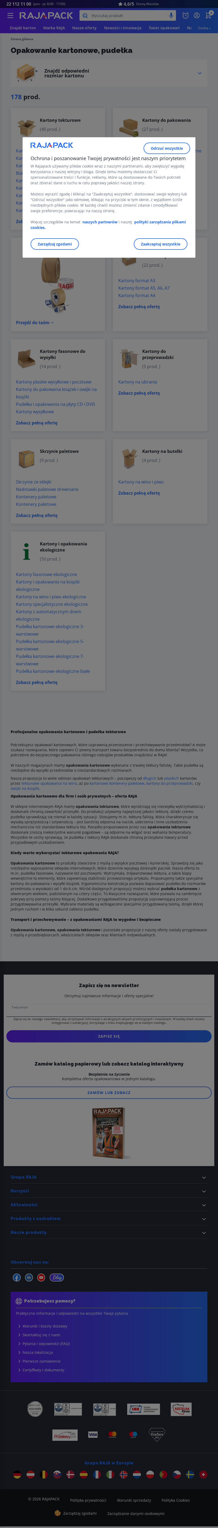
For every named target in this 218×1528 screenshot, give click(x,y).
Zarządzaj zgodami (55, 244)
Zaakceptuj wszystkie (160, 244)
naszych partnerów (100, 221)
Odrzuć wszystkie (167, 148)
